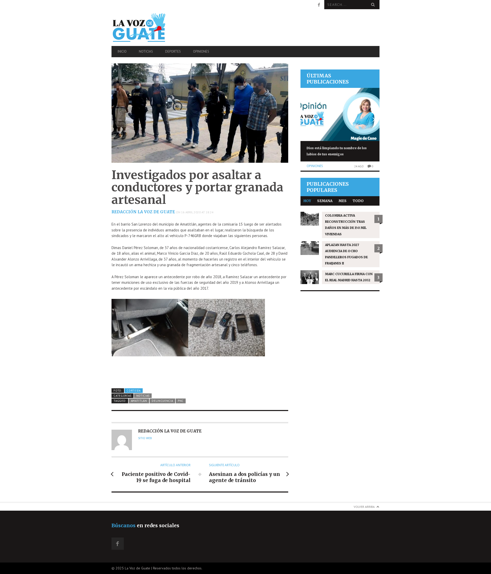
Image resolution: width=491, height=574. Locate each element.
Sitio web (145, 438)
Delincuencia (162, 401)
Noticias (146, 51)
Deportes (173, 51)
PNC (181, 401)
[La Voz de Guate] (151, 27)
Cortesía (134, 390)
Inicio (122, 51)
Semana (324, 201)
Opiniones (201, 51)
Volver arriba (364, 507)
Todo (358, 201)
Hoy (307, 201)
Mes (343, 201)
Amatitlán (139, 401)
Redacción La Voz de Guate (143, 211)
